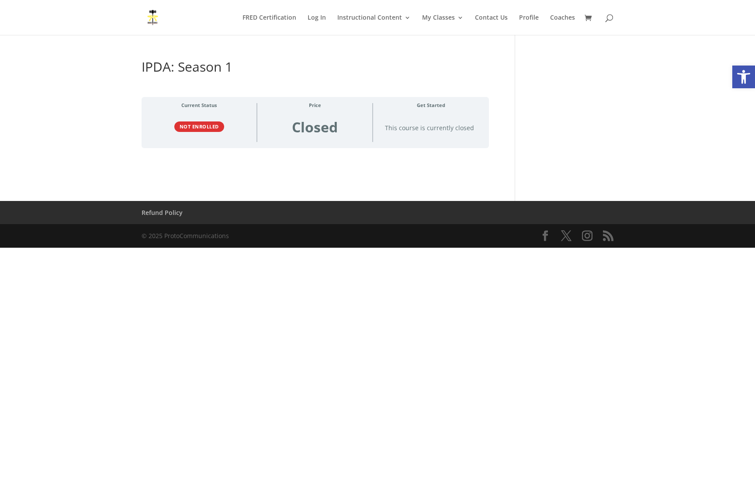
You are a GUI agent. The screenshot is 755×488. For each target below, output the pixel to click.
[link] (743, 77)
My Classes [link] (438, 17)
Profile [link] (529, 17)
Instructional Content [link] (369, 17)
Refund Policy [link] (162, 212)
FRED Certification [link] (269, 17)
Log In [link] (317, 17)
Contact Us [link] (491, 17)
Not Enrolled (199, 126)
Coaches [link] (562, 17)
